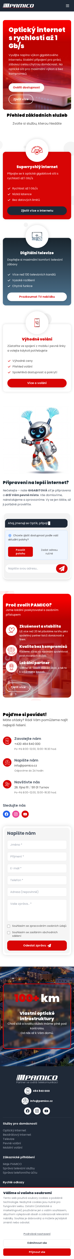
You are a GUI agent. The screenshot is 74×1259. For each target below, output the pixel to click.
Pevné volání (12, 1143)
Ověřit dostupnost (26, 87)
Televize (8, 1139)
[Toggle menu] (67, 5)
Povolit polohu (20, 551)
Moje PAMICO (12, 1164)
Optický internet (14, 1130)
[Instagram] (15, 814)
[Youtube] (25, 814)
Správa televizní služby (19, 1168)
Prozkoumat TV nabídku (37, 297)
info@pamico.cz (25, 765)
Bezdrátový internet (17, 1135)
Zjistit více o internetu (37, 211)
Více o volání (37, 383)
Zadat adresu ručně (49, 551)
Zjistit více (21, 99)
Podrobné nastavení (37, 1234)
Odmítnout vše (37, 1243)
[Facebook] (6, 814)
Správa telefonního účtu (20, 1173)
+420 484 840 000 (27, 744)
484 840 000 (41, 1091)
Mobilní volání (12, 1148)
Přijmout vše (37, 1252)
